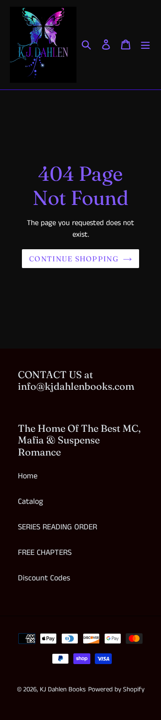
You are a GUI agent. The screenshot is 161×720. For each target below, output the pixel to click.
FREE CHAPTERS (45, 552)
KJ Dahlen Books (63, 689)
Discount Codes (44, 578)
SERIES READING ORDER (57, 527)
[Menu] (145, 44)
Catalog (30, 501)
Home (28, 476)
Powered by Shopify (116, 689)
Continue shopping (74, 258)
